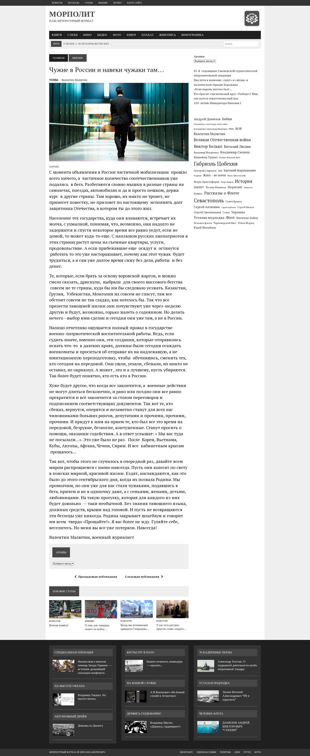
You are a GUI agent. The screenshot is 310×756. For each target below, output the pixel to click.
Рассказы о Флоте (221, 193)
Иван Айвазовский (236, 175)
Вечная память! (58, 625)
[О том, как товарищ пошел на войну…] (101, 616)
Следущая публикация (142, 577)
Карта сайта (134, 3)
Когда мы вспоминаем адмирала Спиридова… (135, 627)
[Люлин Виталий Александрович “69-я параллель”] (208, 700)
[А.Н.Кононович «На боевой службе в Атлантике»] (136, 700)
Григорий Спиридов (205, 170)
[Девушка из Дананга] (63, 734)
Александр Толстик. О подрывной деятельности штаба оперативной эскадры (237, 665)
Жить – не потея (214, 175)
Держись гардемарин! (144, 713)
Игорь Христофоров (206, 182)
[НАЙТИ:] (241, 43)
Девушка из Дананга (90, 725)
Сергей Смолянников (207, 212)
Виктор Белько (208, 146)
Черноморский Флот (225, 223)
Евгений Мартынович (240, 170)
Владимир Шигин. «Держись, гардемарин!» (165, 724)
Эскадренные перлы (215, 652)
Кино (87, 35)
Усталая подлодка (209, 217)
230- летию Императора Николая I (217, 103)
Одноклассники (206, 752)
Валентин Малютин (74, 80)
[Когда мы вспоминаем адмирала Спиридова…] (137, 616)
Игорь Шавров (227, 182)
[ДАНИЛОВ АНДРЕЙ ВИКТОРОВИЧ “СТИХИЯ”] (208, 731)
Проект (117, 3)
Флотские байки (247, 218)
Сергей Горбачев (228, 207)
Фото (117, 35)
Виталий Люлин (237, 146)
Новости (57, 3)
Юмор (131, 35)
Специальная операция (74, 652)
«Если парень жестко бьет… (213, 89)
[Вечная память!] (65, 616)
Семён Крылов (234, 201)
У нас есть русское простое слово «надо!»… (171, 627)
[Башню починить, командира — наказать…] (134, 670)
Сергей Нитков (245, 207)
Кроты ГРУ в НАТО (140, 652)
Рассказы (73, 3)
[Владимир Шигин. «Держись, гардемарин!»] (136, 731)
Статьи (89, 3)
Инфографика (192, 35)
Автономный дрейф (71, 716)
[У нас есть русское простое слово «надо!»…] (172, 616)
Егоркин (197, 175)
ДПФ (220, 171)
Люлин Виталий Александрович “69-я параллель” (235, 695)
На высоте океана (70, 686)
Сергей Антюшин (207, 207)
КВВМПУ (199, 187)
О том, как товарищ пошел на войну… (97, 627)
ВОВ (238, 128)
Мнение (103, 3)
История (243, 181)
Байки (227, 119)
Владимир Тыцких (206, 157)
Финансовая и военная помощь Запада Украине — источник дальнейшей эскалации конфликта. (94, 667)
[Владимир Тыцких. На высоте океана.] (63, 703)
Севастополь (209, 200)
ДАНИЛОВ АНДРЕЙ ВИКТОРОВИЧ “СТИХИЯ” (236, 726)
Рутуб (247, 752)
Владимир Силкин (235, 152)
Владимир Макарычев (206, 152)
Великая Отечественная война (222, 139)
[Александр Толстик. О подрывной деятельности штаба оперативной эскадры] (205, 670)
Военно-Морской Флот (229, 157)
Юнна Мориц (246, 223)
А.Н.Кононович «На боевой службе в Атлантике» (167, 694)
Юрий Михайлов (205, 227)
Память (198, 193)
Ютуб (258, 752)
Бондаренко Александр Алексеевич (210, 124)
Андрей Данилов (207, 119)
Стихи (72, 35)
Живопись (167, 35)
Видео (102, 35)
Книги (57, 35)
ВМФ (231, 128)
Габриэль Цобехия (216, 163)
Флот (230, 217)
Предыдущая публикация (97, 577)
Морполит (235, 187)
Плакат (148, 35)
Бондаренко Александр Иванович (210, 128)
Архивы (199, 56)
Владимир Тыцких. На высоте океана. (92, 697)
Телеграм (225, 752)
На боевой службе (141, 683)
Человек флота (203, 223)
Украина (238, 212)
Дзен (237, 752)
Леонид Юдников (216, 187)
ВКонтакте (186, 752)
